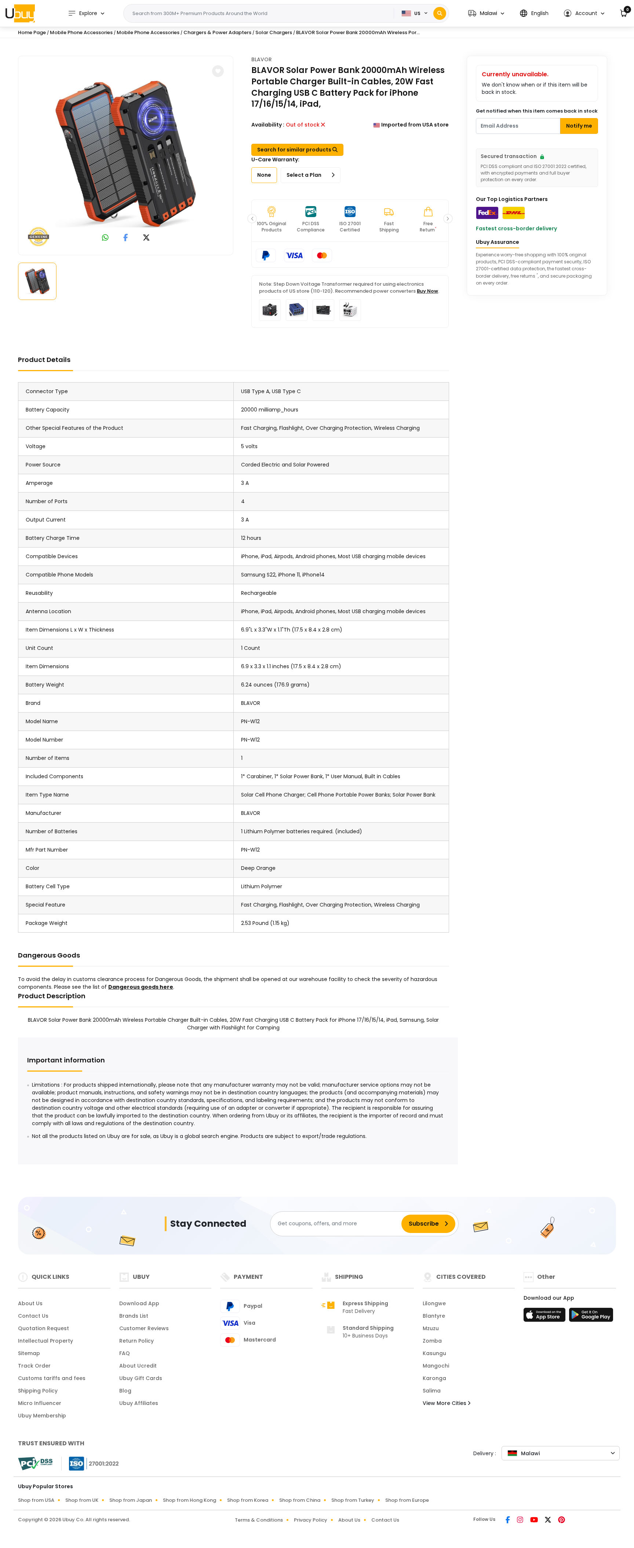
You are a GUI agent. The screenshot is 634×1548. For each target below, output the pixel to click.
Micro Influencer (39, 1403)
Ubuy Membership (42, 1415)
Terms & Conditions (259, 1519)
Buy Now (427, 291)
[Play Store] (591, 1317)
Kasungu (434, 1353)
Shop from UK (81, 1500)
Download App (139, 1303)
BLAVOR (261, 59)
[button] (486, 13)
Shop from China (299, 1500)
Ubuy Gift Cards (140, 1378)
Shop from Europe (407, 1500)
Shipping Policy (38, 1390)
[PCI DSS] (35, 1463)
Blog (125, 1390)
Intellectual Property (45, 1340)
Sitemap (29, 1353)
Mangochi (436, 1365)
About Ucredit (138, 1365)
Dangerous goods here (140, 987)
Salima (432, 1390)
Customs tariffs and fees (51, 1378)
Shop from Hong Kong (189, 1500)
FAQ (124, 1353)
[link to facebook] (125, 238)
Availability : (267, 124)
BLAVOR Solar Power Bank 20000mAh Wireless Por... (358, 32)
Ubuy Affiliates (138, 1403)
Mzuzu (431, 1328)
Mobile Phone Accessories (81, 32)
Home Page (32, 32)
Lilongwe (434, 1303)
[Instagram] (520, 1520)
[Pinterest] (561, 1520)
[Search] (439, 13)
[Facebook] (508, 1520)
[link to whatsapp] (105, 238)
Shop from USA (36, 1500)
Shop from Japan (130, 1500)
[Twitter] (548, 1520)
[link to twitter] (146, 238)
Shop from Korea (247, 1500)
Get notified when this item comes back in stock (537, 110)
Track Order (34, 1365)
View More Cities (445, 1403)
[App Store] (546, 1317)
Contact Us (33, 1316)
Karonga (434, 1378)
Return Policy (136, 1340)
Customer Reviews (144, 1328)
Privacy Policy (310, 1519)
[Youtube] (534, 1520)
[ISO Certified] (90, 1463)
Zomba (432, 1340)
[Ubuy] (20, 13)
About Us (30, 1303)
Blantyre (434, 1316)
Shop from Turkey (352, 1500)
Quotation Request (43, 1328)
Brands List (133, 1316)
